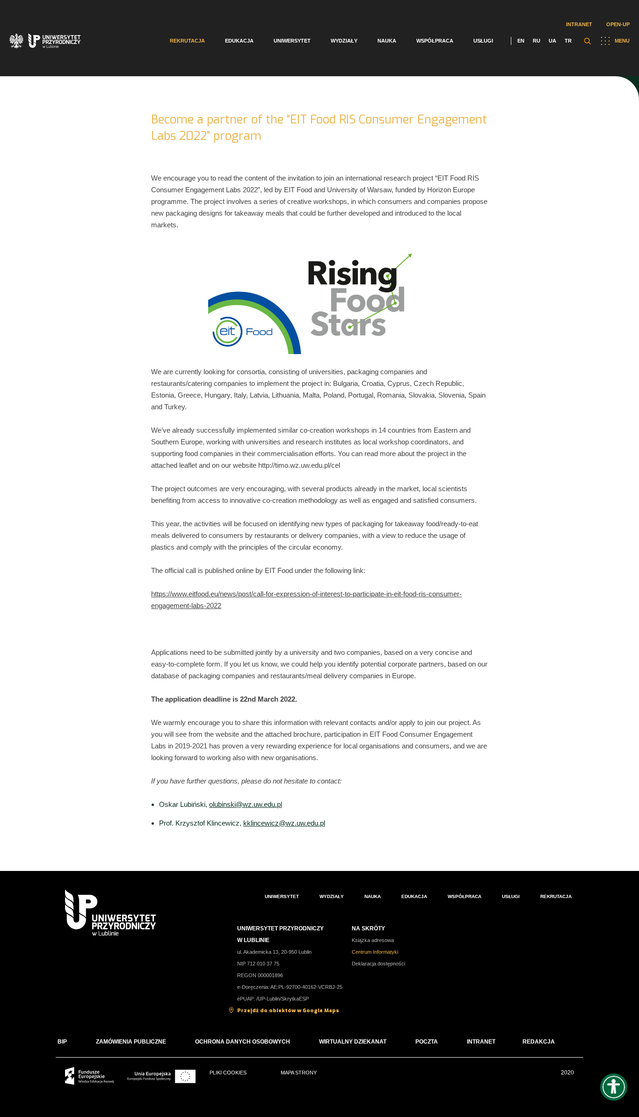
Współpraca (434, 41)
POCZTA (426, 1041)
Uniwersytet (292, 41)
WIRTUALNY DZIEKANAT (352, 1041)
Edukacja (239, 41)
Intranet (579, 24)
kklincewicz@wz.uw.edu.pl (284, 823)
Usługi (483, 41)
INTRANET (481, 1041)
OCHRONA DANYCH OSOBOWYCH (242, 1041)
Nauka (387, 41)
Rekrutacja (187, 41)
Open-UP (618, 24)
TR (568, 41)
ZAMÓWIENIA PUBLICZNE (131, 1041)
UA (552, 41)
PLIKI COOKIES (228, 1072)
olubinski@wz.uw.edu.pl (245, 804)
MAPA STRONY (299, 1072)
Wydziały (344, 41)
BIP (62, 1041)
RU (536, 41)
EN (520, 41)
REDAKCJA (539, 1041)
